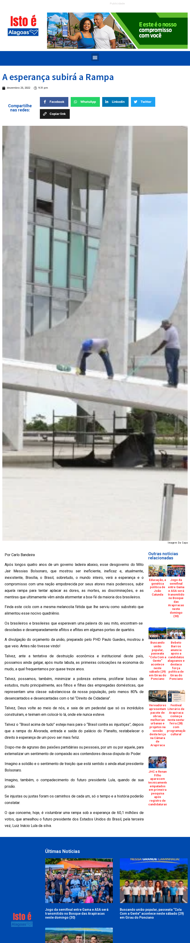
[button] (95, 57)
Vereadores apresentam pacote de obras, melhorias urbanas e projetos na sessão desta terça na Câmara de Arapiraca (157, 725)
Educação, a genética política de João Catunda (157, 587)
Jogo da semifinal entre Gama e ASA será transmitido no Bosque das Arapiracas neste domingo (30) (176, 598)
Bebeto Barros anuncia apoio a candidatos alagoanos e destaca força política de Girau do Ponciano (176, 661)
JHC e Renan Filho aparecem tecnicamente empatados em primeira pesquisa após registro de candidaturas (158, 788)
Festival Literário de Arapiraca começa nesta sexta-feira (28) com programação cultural (176, 719)
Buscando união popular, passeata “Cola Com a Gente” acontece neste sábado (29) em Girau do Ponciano (157, 661)
